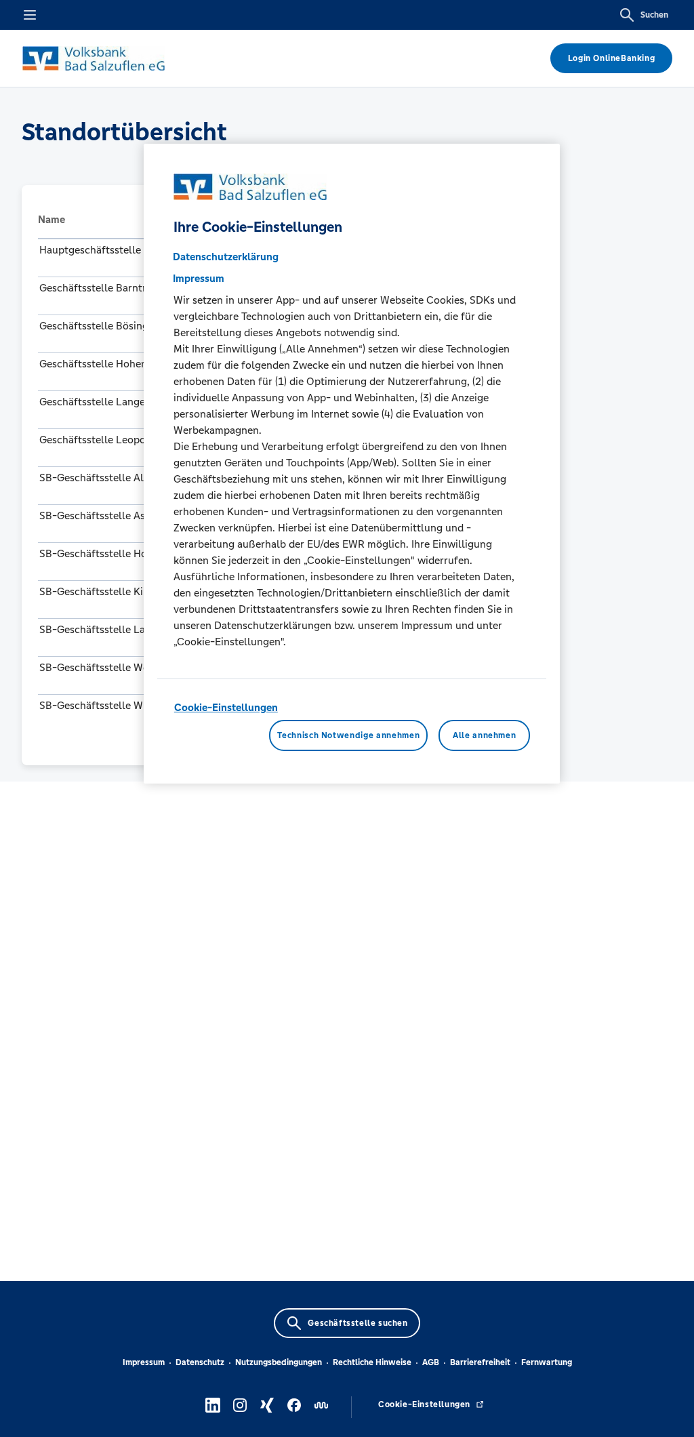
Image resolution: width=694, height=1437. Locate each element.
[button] (132, 219)
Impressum (144, 1362)
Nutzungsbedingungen (278, 1362)
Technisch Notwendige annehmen (348, 735)
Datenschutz (200, 1362)
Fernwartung (546, 1362)
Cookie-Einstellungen (226, 707)
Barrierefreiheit (480, 1362)
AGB (430, 1362)
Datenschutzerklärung (226, 256)
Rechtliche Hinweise (372, 1362)
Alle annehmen (484, 735)
